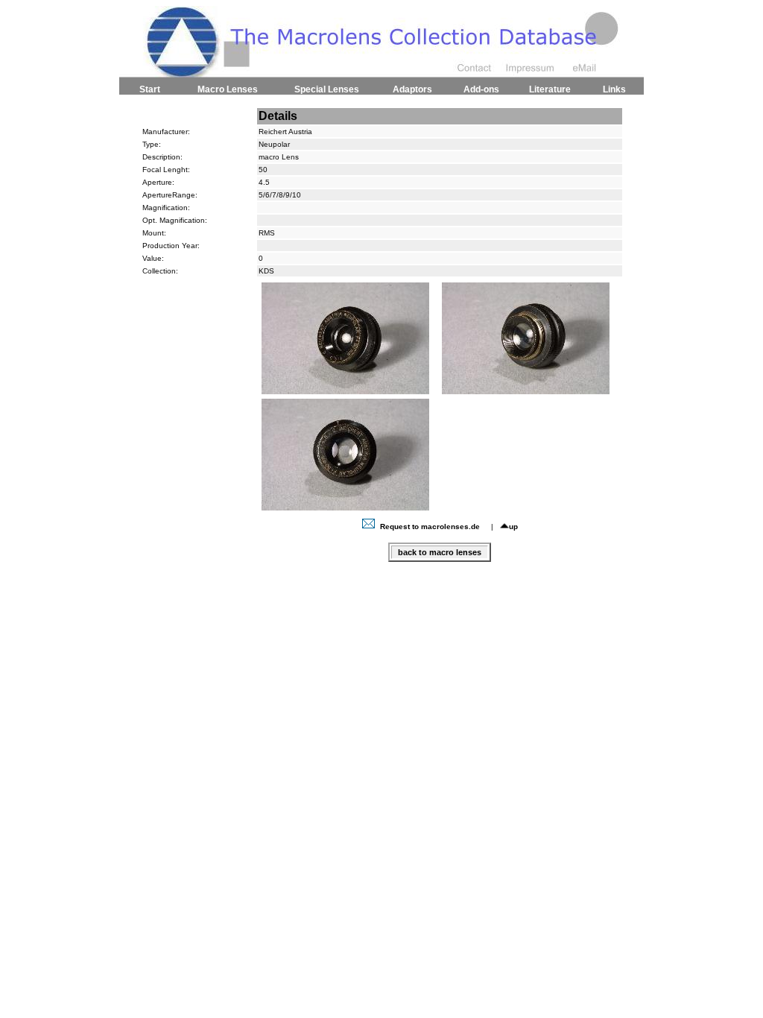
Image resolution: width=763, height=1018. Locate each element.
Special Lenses (326, 89)
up (513, 526)
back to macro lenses (439, 552)
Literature (550, 89)
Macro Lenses (227, 89)
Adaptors (412, 89)
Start (149, 89)
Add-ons (481, 89)
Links (614, 89)
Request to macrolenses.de (430, 526)
